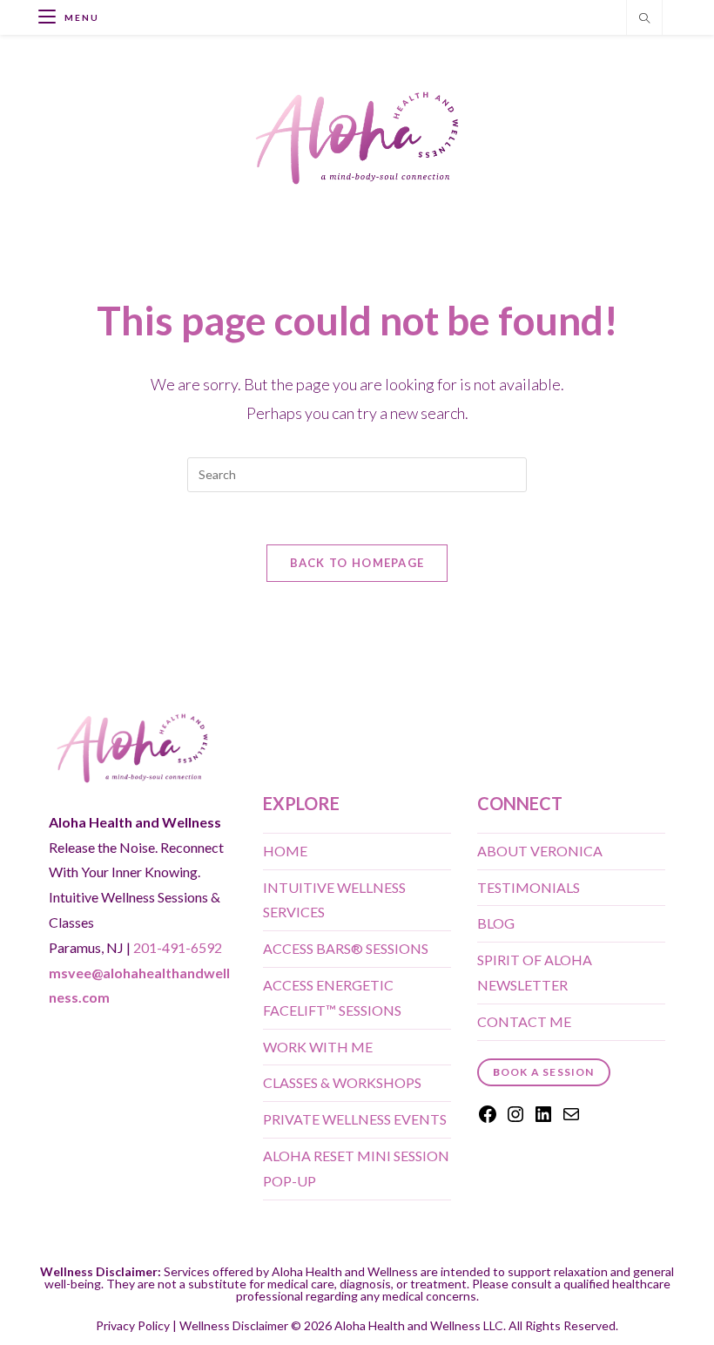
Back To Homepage (357, 563)
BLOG (496, 923)
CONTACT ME (524, 1021)
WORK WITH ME (318, 1046)
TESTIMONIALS (528, 887)
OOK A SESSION (544, 1071)
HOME (285, 850)
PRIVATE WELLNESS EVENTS (355, 1119)
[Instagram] (515, 1119)
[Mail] (571, 1119)
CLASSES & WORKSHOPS (342, 1082)
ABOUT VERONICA (540, 850)
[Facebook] (487, 1119)
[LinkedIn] (543, 1119)
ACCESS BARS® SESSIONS (345, 948)
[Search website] (644, 19)
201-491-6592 (177, 947)
